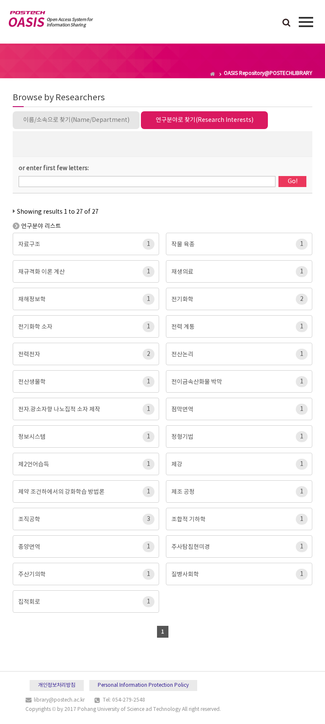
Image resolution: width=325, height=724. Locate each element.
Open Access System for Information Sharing (50, 20)
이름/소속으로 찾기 (76, 120)
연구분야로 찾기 (204, 120)
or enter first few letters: (54, 168)
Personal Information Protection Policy (143, 685)
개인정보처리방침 (56, 685)
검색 (286, 23)
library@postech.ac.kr (59, 700)
